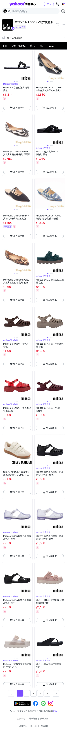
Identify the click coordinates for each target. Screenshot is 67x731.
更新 (55, 710)
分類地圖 (44, 725)
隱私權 (34, 725)
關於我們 (33, 718)
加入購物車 (18, 107)
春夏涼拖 (52, 45)
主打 (4, 45)
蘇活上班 (34, 45)
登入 (49, 4)
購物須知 (44, 718)
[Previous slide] (4, 65)
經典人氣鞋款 (14, 37)
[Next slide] (30, 65)
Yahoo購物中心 (22, 4)
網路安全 (23, 725)
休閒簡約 (43, 45)
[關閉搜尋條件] (8, 11)
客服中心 (21, 718)
